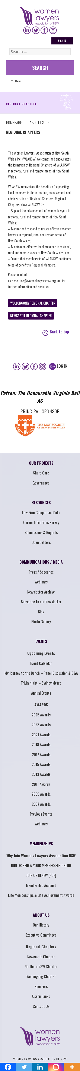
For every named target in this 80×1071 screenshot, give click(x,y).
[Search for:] (40, 52)
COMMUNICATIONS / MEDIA (41, 565)
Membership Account (41, 889)
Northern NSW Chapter (41, 970)
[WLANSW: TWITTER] (35, 30)
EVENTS (41, 645)
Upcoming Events (41, 657)
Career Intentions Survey (41, 526)
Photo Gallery (41, 625)
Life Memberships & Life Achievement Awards (41, 899)
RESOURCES (41, 506)
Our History (41, 928)
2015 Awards (41, 768)
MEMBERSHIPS (41, 847)
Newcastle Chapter (41, 960)
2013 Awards (41, 778)
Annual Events (41, 696)
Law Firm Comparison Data (41, 516)
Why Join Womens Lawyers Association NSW (41, 859)
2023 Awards (41, 728)
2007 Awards (41, 807)
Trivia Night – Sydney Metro (41, 686)
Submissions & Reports (41, 536)
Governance (41, 486)
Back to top (59, 335)
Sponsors (41, 990)
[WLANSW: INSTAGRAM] (53, 30)
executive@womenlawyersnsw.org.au (36, 284)
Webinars (41, 585)
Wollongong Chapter (41, 980)
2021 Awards (41, 738)
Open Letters (41, 546)
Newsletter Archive (41, 595)
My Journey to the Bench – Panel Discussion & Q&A (41, 676)
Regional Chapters (41, 950)
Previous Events (41, 817)
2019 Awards (41, 748)
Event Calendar (41, 666)
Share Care (41, 476)
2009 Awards (41, 797)
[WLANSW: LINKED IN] (27, 30)
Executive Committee (41, 938)
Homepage (14, 126)
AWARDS (41, 708)
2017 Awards (41, 758)
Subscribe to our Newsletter (41, 605)
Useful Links (41, 1000)
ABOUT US (37, 126)
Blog (41, 615)
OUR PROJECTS (41, 466)
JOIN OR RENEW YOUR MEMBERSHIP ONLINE (41, 869)
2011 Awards (41, 788)
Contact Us (41, 1009)
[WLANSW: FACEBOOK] (44, 30)
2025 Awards (41, 718)
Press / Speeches (41, 575)
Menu (18, 84)
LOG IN (62, 369)
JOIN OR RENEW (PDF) (41, 879)
